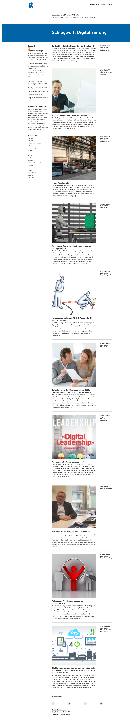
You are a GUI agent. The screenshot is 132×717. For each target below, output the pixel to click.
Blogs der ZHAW (94, 4)
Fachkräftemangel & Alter (34, 148)
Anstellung (30, 140)
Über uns (102, 4)
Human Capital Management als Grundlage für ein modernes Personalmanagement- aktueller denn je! (38, 127)
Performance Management (34, 163)
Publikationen (31, 165)
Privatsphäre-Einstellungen (61, 714)
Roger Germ (31, 121)
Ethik (29, 145)
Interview (30, 158)
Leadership (30, 160)
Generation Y (31, 150)
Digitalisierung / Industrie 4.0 (35, 143)
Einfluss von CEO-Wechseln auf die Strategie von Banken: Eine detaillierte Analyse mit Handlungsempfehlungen (38, 83)
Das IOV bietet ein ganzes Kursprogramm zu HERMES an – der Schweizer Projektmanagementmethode (38, 93)
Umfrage (30, 170)
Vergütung (30, 175)
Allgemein (30, 138)
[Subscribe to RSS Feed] (29, 48)
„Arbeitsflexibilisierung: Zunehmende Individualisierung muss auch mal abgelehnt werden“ (38, 99)
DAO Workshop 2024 (33, 79)
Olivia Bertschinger (32, 109)
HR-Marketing (31, 153)
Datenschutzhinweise (59, 710)
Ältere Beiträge (57, 696)
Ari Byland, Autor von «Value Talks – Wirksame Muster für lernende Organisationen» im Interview (38, 59)
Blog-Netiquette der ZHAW (61, 712)
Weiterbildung (31, 177)
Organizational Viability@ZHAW (65, 15)
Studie (29, 167)
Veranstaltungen (32, 172)
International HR (32, 155)
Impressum (109, 4)
